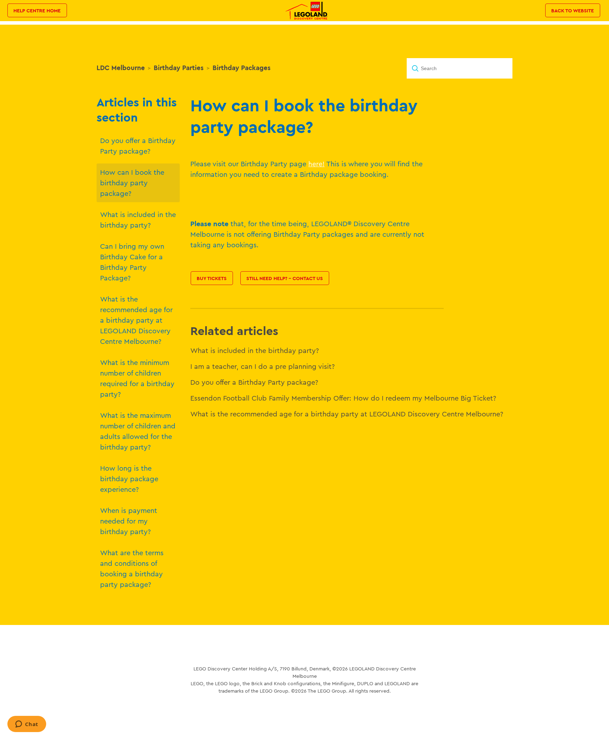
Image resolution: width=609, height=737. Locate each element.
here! (316, 164)
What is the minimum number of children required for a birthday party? (137, 378)
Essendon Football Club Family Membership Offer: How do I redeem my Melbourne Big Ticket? (343, 398)
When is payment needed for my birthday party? (128, 521)
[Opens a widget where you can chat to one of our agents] (26, 724)
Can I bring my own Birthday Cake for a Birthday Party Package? (132, 262)
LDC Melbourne (121, 67)
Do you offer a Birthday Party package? (138, 145)
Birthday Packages (242, 67)
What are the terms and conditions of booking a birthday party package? (132, 568)
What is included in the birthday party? (138, 219)
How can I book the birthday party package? (132, 183)
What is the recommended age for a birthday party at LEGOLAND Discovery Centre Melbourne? (136, 320)
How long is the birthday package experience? (129, 479)
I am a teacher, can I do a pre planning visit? (262, 366)
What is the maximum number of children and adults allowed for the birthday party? (138, 431)
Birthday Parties (179, 67)
